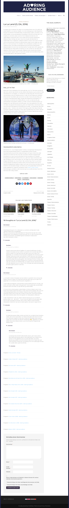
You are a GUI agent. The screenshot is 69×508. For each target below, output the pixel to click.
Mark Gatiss (59, 49)
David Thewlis (49, 40)
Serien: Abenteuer (51, 171)
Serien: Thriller (50, 196)
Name (8, 462)
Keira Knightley (61, 47)
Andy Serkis (62, 28)
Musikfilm (26, 21)
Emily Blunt (60, 40)
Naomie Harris (50, 55)
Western (49, 224)
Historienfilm (50, 131)
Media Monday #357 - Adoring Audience (17, 410)
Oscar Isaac (56, 58)
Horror (48, 134)
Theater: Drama (51, 205)
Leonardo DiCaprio (51, 49)
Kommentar (9, 444)
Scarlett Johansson (52, 62)
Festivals (49, 126)
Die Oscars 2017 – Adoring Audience (16, 365)
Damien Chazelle (9, 177)
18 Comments (14, 26)
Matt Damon (57, 50)
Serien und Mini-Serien (27, 15)
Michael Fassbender (57, 52)
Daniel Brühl (49, 38)
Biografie (49, 109)
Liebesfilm (49, 154)
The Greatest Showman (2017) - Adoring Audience (20, 403)
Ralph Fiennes (50, 59)
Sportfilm (49, 199)
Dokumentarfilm (51, 112)
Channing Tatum (50, 35)
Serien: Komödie (51, 188)
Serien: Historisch (51, 185)
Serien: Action (50, 174)
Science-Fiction (51, 168)
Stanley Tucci (50, 64)
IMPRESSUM (11, 499)
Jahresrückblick (51, 140)
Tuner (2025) (21, 214)
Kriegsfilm (49, 146)
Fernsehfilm (50, 123)
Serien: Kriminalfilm (52, 191)
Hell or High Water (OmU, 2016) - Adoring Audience (20, 384)
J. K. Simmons (25, 177)
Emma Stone (18, 177)
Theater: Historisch (51, 210)
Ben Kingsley (49, 32)
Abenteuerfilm (50, 103)
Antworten (7, 240)
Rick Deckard (6, 224)
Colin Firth (60, 37)
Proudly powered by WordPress (25, 506)
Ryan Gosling (26, 179)
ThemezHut (47, 506)
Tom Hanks (54, 65)
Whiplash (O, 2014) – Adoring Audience (17, 371)
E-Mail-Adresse (8, 467)
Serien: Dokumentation (52, 177)
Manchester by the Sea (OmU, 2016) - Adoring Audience (21, 378)
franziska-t (8, 245)
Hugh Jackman (61, 43)
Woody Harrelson (50, 68)
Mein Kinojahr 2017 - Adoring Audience (17, 397)
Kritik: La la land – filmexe (14, 352)
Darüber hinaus (51, 15)
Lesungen (49, 151)
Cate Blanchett (59, 34)
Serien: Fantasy (50, 182)
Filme (18, 15)
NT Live (49, 165)
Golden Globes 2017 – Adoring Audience (17, 359)
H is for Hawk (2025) (9, 214)
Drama (21, 21)
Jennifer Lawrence (51, 46)
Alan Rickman (49, 28)
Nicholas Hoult (50, 56)
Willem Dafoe (60, 67)
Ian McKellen (56, 44)
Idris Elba (61, 44)
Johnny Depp (59, 46)
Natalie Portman (57, 55)
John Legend (33, 177)
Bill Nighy (62, 32)
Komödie (49, 143)
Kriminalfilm (50, 148)
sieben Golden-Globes (33, 167)
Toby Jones (49, 65)
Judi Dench (55, 47)
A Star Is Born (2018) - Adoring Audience (17, 416)
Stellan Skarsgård (60, 64)
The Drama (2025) (36, 214)
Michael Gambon (50, 53)
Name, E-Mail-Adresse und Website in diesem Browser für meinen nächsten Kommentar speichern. (22, 478)
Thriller (49, 222)
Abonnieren (51, 90)
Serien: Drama (50, 179)
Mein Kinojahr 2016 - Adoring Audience (17, 391)
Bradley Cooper (50, 34)
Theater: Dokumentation (53, 202)
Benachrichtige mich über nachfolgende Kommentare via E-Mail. (23, 482)
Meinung (49, 160)
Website (8, 471)
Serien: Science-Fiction (52, 193)
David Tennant (60, 38)
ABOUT (5, 499)
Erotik (48, 117)
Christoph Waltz (54, 37)
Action (48, 106)
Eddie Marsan (55, 40)
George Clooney (58, 41)
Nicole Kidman (57, 56)
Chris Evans (49, 37)
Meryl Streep (50, 52)
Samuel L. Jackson (51, 61)
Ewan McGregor (50, 41)
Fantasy (49, 120)
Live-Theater (50, 157)
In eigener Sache (51, 137)
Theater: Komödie (51, 213)
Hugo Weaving (50, 44)
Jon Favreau (49, 47)
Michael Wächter (58, 53)
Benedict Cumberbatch (53, 30)
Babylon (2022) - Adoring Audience (16, 429)
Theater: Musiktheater (52, 216)
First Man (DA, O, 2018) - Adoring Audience (18, 422)
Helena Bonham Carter (52, 43)
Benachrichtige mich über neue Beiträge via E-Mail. (19, 484)
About (59, 15)
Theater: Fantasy (51, 208)
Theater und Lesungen (40, 15)
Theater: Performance (52, 219)
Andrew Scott (56, 28)
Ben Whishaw (55, 32)
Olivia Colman (50, 58)
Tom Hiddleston (51, 67)
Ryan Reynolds (57, 59)
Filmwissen (50, 129)
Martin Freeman (50, 50)
